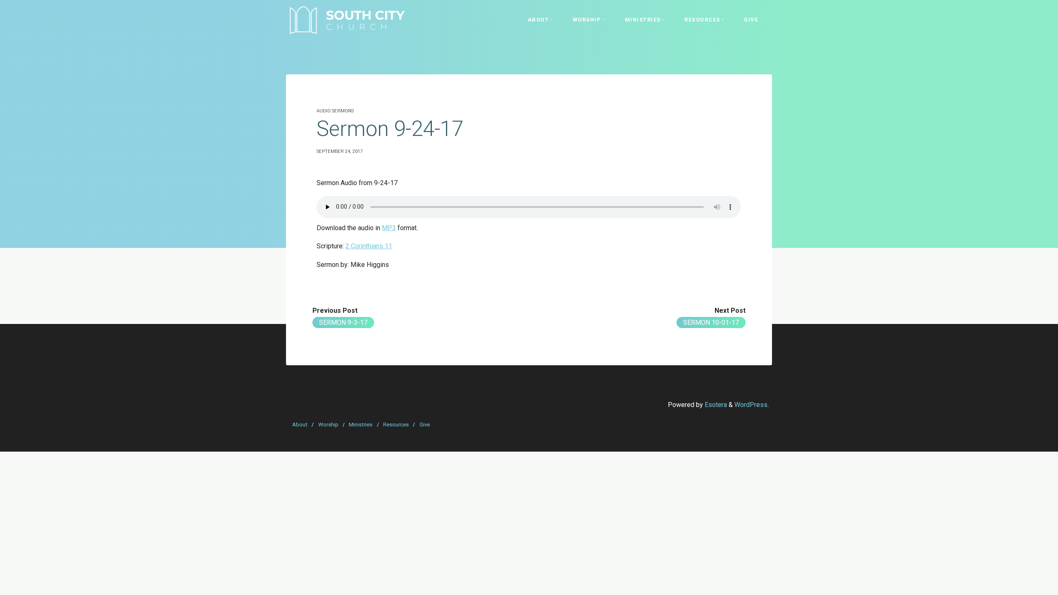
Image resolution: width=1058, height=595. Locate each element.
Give (424, 424)
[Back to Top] (1026, 583)
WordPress (750, 405)
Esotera (715, 405)
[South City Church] (347, 20)
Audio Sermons (335, 111)
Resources (396, 424)
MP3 (389, 228)
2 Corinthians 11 (369, 246)
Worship (328, 424)
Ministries (360, 424)
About (299, 424)
